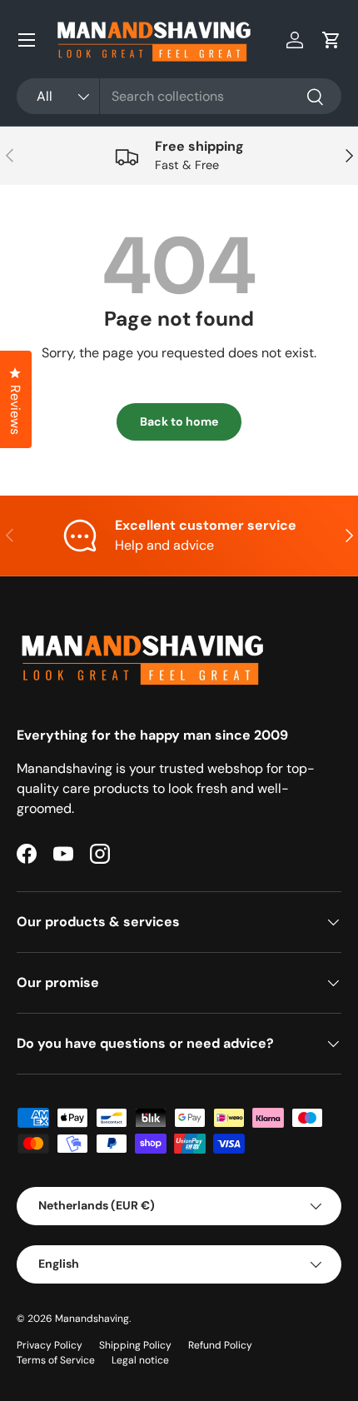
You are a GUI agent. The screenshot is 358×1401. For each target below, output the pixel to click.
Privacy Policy (49, 1345)
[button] (331, 40)
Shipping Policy (135, 1345)
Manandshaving (92, 1318)
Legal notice (140, 1360)
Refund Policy (220, 1345)
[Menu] (26, 40)
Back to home (179, 421)
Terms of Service (56, 1360)
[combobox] (179, 96)
